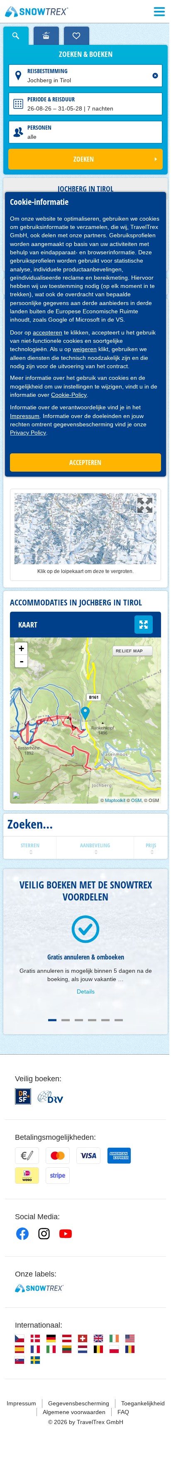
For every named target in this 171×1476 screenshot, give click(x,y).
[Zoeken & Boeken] (16, 36)
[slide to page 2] (65, 1020)
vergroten (143, 624)
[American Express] (119, 1155)
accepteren (47, 332)
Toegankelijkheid (143, 1403)
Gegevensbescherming (78, 1403)
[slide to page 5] (105, 1020)
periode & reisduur (51, 99)
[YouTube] (65, 1233)
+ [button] (21, 648)
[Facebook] (22, 1233)
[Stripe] (58, 1175)
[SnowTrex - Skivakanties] (39, 1288)
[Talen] (19, 1338)
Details (86, 991)
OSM (136, 800)
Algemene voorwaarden (74, 1412)
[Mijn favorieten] (76, 36)
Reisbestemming (47, 71)
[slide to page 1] (52, 1020)
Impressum (24, 416)
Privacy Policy (28, 432)
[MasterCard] (58, 1155)
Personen (39, 127)
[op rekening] (27, 1155)
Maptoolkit (115, 800)
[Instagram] (44, 1233)
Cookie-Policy (69, 394)
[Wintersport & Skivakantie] (36, 11)
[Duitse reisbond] (50, 1096)
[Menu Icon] (159, 11)
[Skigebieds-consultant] (46, 36)
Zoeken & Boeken (85, 54)
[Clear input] (155, 75)
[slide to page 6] (119, 1020)
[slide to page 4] (92, 1020)
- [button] (21, 661)
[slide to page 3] (79, 1020)
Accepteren (85, 462)
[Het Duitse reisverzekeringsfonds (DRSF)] (23, 1096)
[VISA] (88, 1155)
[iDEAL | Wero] (27, 1175)
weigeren (85, 349)
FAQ (123, 1412)
